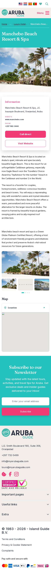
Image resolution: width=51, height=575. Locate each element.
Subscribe (25, 411)
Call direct (25, 134)
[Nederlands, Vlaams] (25, 4)
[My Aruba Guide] (13, 13)
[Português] (35, 4)
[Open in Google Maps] (44, 307)
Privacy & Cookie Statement (17, 544)
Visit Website (25, 143)
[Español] (30, 4)
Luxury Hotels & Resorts (21, 24)
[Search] (46, 3)
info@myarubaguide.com (15, 461)
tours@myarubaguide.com (16, 467)
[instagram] (16, 474)
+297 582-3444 (12, 126)
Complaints (8, 550)
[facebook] (10, 474)
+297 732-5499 (10, 455)
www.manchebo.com (14, 119)
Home (4, 24)
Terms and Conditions (13, 539)
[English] (20, 4)
